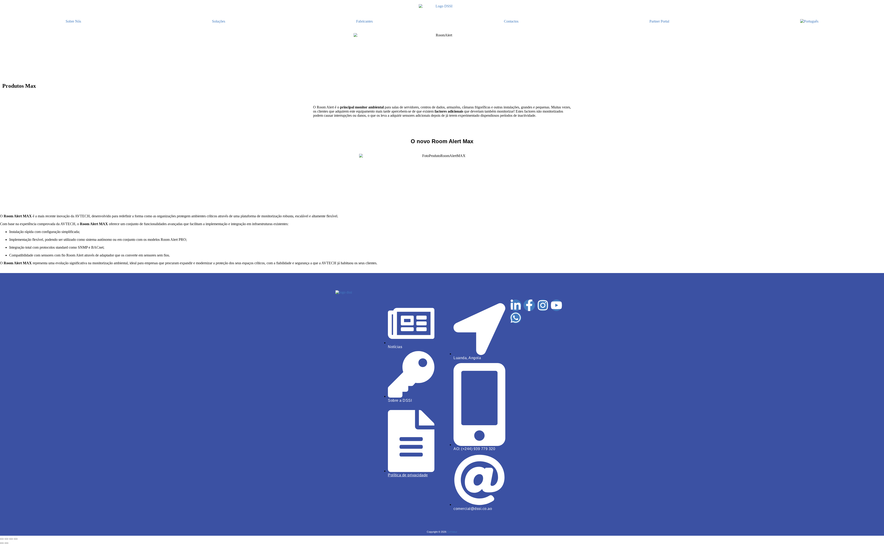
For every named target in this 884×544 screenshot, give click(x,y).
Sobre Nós (73, 21)
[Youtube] (556, 305)
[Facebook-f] (529, 305)
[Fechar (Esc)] (15, 539)
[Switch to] (809, 21)
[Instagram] (543, 305)
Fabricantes (364, 21)
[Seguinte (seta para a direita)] (6, 543)
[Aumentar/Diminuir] (2, 539)
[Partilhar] (11, 539)
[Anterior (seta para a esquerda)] (2, 543)
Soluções (218, 21)
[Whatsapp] (515, 317)
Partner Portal (659, 21)
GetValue (452, 531)
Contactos (511, 21)
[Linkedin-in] (515, 305)
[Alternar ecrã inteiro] (6, 539)
